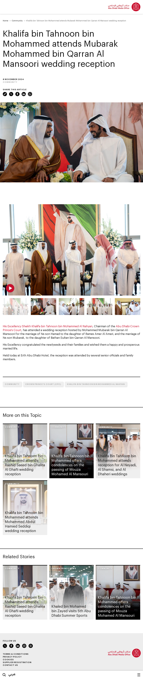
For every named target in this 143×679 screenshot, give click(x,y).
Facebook (17, 94)
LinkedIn (24, 94)
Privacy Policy (12, 657)
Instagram (24, 646)
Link (5, 94)
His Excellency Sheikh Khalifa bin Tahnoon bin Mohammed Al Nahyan (47, 326)
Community (17, 20)
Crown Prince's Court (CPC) (43, 384)
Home (5, 20)
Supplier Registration (17, 662)
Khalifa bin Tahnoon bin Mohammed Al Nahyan (96, 384)
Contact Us (10, 665)
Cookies (8, 659)
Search (4, 675)
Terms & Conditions (16, 654)
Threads (31, 646)
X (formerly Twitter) (11, 94)
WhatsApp (30, 94)
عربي (12, 674)
